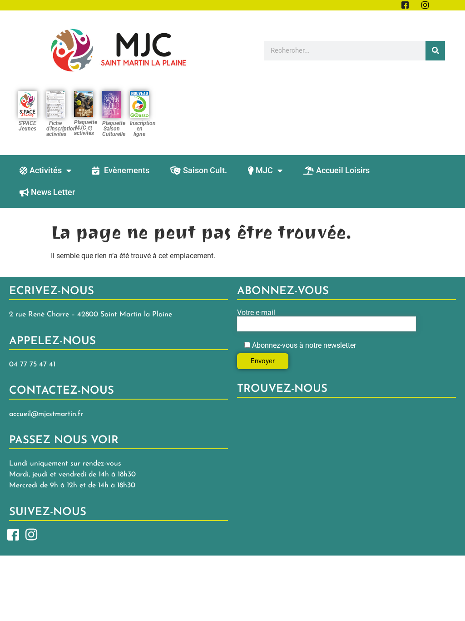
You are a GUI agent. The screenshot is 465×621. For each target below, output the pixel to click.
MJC (264, 170)
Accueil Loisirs (343, 170)
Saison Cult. (205, 170)
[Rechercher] (435, 50)
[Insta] (31, 534)
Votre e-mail (256, 313)
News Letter (53, 192)
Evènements (126, 170)
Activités (46, 170)
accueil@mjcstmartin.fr (46, 414)
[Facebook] (13, 534)
